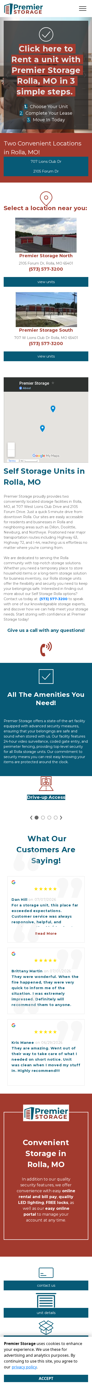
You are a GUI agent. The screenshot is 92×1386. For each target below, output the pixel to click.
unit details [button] (46, 1313)
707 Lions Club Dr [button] (46, 161)
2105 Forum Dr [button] (46, 171)
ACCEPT (46, 1378)
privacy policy (24, 1367)
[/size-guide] (46, 1332)
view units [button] (46, 282)
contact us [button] (46, 1285)
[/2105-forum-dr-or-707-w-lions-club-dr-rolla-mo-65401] (46, 681)
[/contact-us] (46, 1277)
